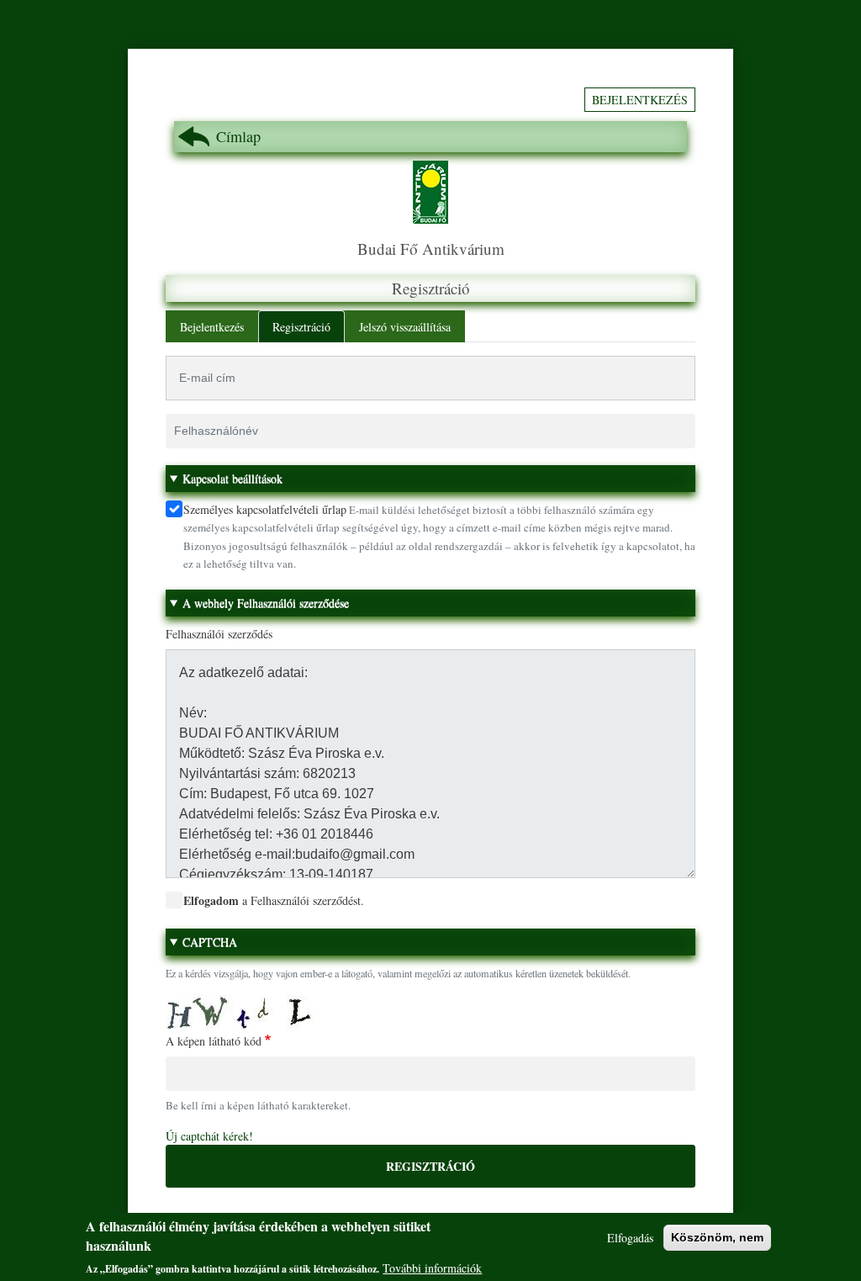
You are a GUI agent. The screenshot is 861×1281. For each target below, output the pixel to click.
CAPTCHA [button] (209, 942)
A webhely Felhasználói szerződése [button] (265, 603)
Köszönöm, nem (717, 1237)
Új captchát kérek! (209, 1136)
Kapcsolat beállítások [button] (232, 478)
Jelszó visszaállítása (405, 327)
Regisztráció (301, 327)
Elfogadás (630, 1238)
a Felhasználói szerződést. (273, 900)
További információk (432, 1268)
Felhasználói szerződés (219, 634)
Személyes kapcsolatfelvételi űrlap (264, 509)
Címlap (238, 136)
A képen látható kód (213, 1041)
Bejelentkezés (640, 100)
